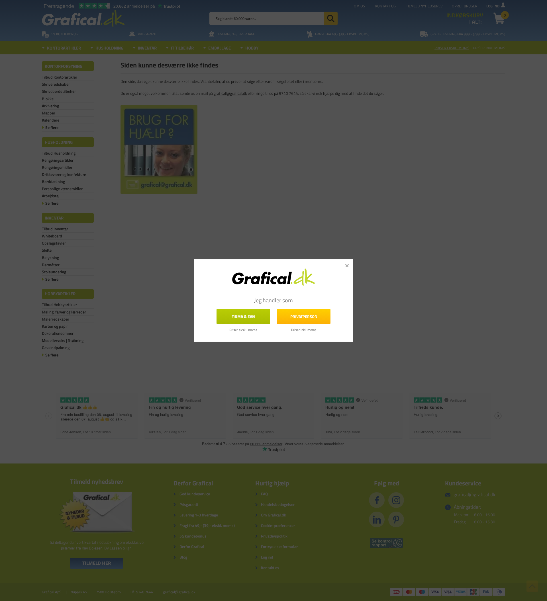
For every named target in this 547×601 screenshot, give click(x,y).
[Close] (347, 265)
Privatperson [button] (303, 316)
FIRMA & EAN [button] (243, 316)
